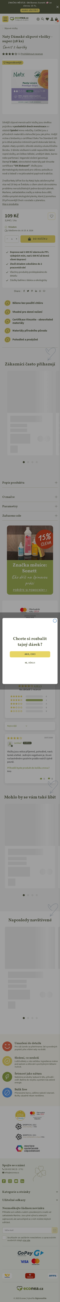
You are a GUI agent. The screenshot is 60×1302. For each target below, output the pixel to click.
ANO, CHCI (30, 654)
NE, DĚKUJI (30, 662)
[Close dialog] (54, 620)
